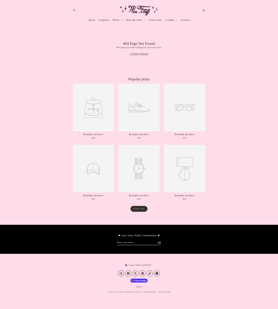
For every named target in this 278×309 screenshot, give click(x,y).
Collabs (170, 20)
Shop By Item (134, 20)
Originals (103, 20)
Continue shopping (139, 53)
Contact (185, 20)
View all (139, 209)
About (91, 20)
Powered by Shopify (164, 292)
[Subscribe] (159, 242)
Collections (155, 20)
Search (139, 287)
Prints (116, 20)
